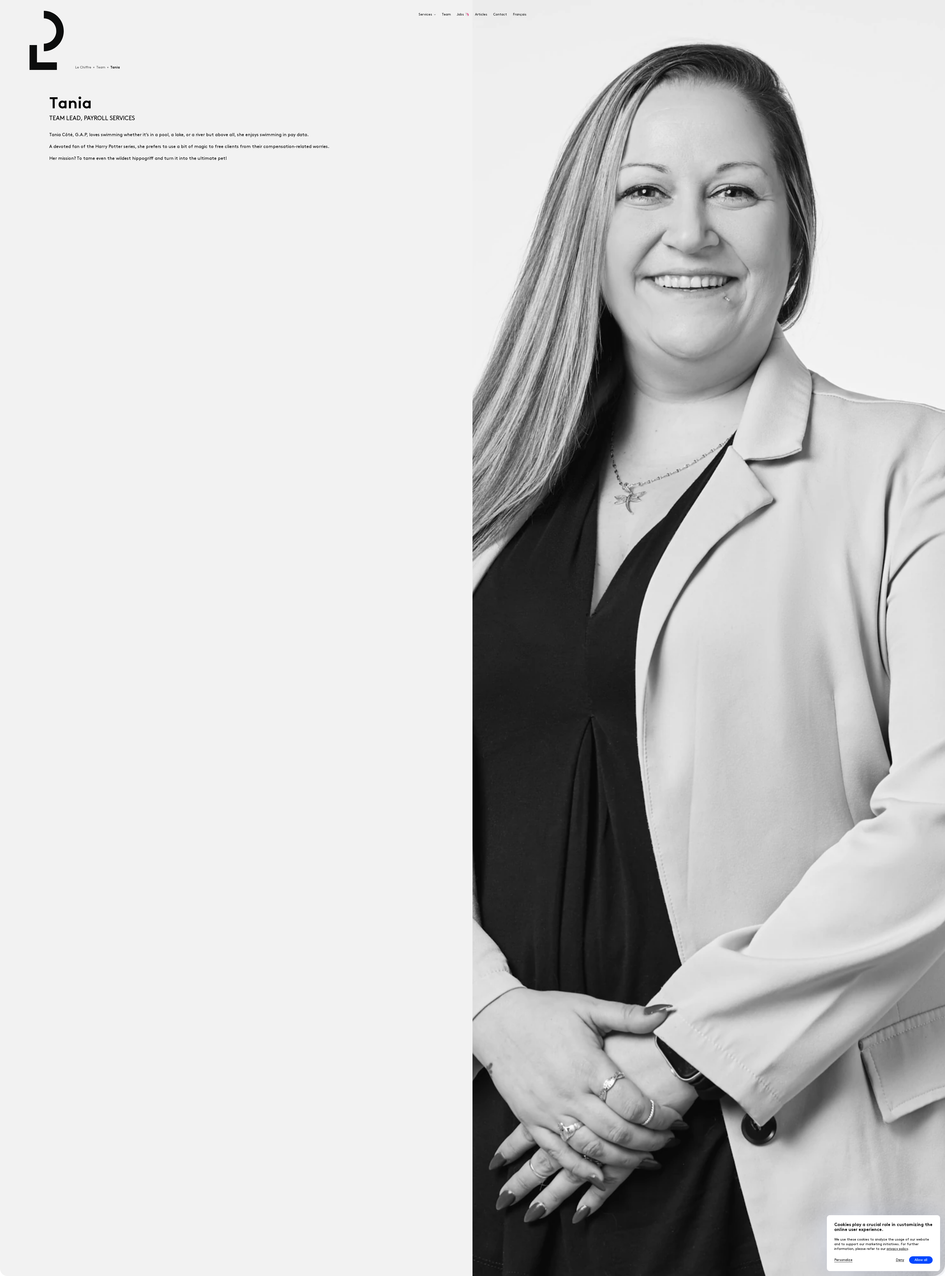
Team (100, 67)
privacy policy (897, 1248)
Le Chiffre (83, 67)
